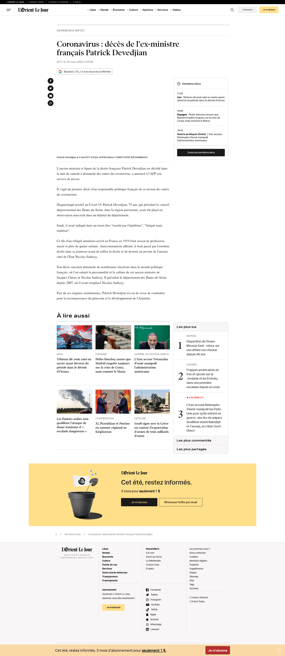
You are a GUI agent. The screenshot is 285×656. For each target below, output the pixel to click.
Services (107, 568)
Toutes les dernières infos (201, 152)
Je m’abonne (139, 502)
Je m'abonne (217, 650)
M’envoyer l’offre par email (180, 502)
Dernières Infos (70, 30)
